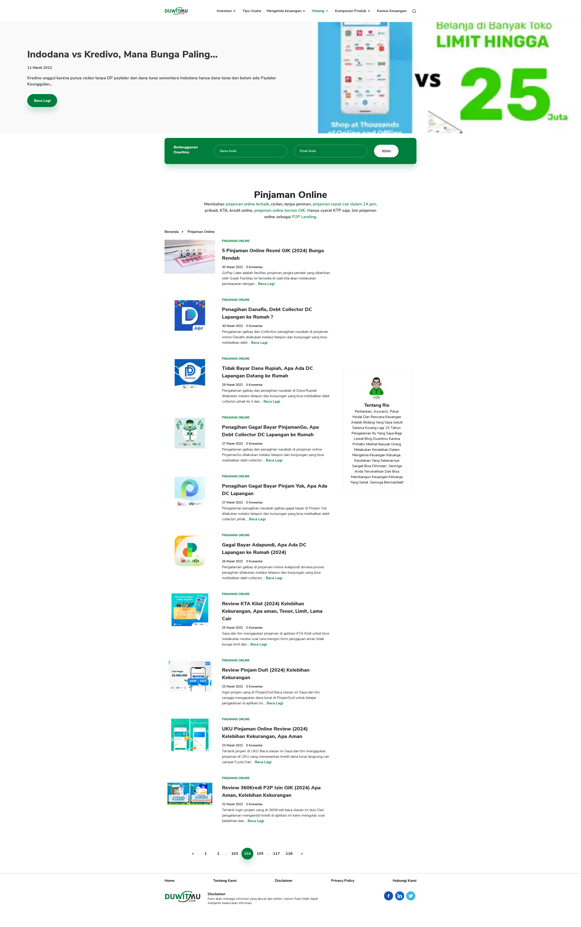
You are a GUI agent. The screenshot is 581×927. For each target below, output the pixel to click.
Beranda (172, 231)
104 (247, 853)
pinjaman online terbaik (247, 204)
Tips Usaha (251, 10)
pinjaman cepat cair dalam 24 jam (344, 204)
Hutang (318, 10)
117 (276, 853)
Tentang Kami (224, 880)
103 (234, 853)
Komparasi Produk (351, 10)
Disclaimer (284, 880)
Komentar (254, 267)
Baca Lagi (42, 100)
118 (289, 853)
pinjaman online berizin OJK (279, 210)
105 (260, 853)
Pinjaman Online (201, 231)
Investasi (225, 10)
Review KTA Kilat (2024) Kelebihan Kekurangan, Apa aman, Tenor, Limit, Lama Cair (272, 611)
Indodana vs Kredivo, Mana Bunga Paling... (122, 54)
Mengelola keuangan (284, 10)
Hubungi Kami (404, 880)
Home (170, 880)
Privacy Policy (342, 880)
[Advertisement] (377, 295)
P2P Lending (304, 216)
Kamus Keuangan (391, 10)
